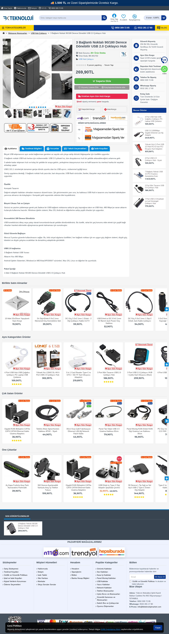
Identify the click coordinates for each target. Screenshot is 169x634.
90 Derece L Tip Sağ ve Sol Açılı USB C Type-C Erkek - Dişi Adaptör (139, 487)
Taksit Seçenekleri (76, 148)
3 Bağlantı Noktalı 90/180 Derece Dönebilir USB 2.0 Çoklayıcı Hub (27, 526)
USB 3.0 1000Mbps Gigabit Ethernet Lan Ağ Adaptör (154, 133)
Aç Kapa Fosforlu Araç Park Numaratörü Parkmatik (17, 486)
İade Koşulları (101, 148)
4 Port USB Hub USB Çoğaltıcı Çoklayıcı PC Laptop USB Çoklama (154, 119)
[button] (29, 107)
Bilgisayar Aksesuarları (17, 33)
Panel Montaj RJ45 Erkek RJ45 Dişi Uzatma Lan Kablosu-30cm (140, 431)
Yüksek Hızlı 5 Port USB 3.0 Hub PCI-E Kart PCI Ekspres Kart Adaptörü (154, 146)
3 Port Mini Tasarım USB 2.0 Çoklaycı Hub (154, 187)
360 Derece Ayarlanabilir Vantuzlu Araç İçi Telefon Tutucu (48, 487)
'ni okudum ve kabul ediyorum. (149, 582)
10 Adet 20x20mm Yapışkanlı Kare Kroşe (17, 319)
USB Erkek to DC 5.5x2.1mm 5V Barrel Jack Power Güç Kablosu (109, 320)
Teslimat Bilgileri (33, 148)
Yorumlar (54, 148)
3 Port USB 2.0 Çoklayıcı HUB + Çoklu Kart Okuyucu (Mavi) (139, 373)
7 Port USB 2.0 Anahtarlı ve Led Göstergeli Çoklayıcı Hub (154, 201)
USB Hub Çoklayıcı (39, 33)
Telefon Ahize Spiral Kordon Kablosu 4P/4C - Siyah (47, 430)
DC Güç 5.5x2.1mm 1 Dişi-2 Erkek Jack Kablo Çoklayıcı (139, 319)
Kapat (157, 627)
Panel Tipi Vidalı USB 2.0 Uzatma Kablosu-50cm (109, 430)
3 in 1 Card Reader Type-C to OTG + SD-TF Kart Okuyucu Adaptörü (78, 374)
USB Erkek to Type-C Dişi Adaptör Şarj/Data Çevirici (109, 486)
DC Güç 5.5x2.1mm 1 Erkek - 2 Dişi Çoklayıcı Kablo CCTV (78, 319)
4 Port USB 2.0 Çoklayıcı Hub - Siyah (153, 159)
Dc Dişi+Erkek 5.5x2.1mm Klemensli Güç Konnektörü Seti (48, 319)
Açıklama (12, 148)
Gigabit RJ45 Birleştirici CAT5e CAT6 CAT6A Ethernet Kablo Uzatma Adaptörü (17, 431)
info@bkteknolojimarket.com (149, 607)
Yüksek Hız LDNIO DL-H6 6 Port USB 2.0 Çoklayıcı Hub (47, 373)
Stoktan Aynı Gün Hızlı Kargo (95, 96)
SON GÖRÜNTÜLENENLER (17, 516)
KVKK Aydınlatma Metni (111, 629)
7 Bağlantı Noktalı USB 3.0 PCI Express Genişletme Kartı (154, 174)
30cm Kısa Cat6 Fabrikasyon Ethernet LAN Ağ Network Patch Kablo (78, 431)
